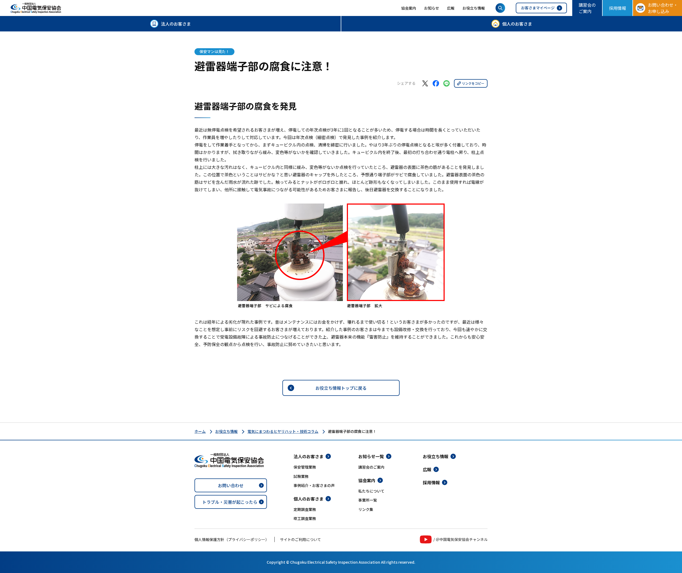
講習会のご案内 (587, 8)
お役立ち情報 (473, 8)
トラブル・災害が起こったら (229, 502)
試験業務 (301, 476)
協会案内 (408, 8)
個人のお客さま (517, 24)
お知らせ (431, 8)
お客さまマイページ (538, 7)
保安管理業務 (305, 467)
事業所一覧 (367, 500)
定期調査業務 (305, 509)
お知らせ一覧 (371, 456)
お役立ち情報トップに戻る (341, 388)
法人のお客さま (176, 24)
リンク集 (365, 509)
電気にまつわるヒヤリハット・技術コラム (282, 431)
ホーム (200, 431)
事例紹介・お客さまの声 (314, 485)
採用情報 (617, 8)
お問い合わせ (230, 485)
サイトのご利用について (300, 539)
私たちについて (371, 491)
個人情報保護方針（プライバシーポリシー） (231, 539)
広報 (450, 8)
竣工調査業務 (305, 518)
